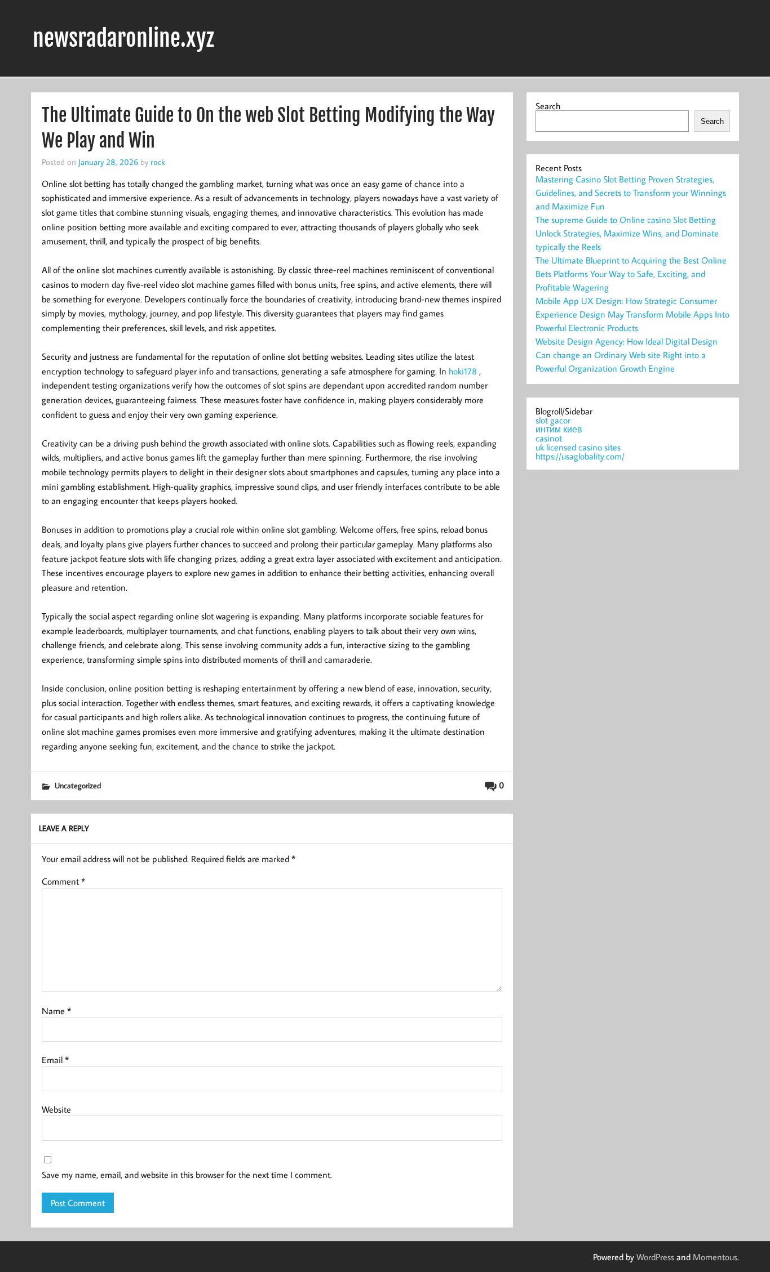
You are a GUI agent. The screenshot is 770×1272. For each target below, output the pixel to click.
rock (158, 161)
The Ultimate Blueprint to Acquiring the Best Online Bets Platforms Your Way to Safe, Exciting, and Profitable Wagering (631, 274)
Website (56, 1109)
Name (56, 1010)
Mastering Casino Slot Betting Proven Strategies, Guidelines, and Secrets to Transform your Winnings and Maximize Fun (631, 192)
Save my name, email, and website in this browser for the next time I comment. (187, 1174)
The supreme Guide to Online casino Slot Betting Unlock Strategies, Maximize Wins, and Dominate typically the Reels (627, 233)
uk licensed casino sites (578, 447)
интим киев (559, 429)
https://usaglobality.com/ (580, 456)
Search (548, 105)
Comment (63, 881)
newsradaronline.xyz (123, 38)
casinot (549, 438)
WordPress (655, 1256)
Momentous (715, 1256)
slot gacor (553, 420)
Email (55, 1059)
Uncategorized (78, 785)
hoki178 (463, 371)
